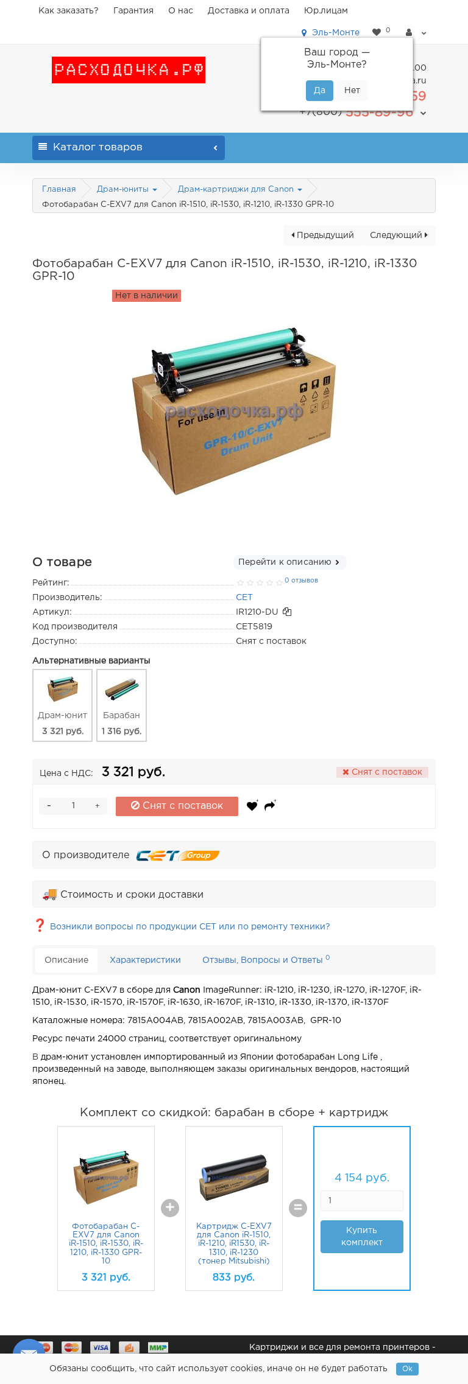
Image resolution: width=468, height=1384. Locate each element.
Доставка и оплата (248, 11)
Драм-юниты (124, 189)
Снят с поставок (181, 806)
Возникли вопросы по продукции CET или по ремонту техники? (181, 927)
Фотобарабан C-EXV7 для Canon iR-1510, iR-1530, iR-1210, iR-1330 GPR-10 (106, 1244)
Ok (407, 1369)
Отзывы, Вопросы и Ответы (266, 959)
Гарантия (133, 11)
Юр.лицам (326, 11)
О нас (180, 11)
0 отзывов (301, 581)
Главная (59, 189)
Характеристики (145, 960)
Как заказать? (68, 11)
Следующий (397, 235)
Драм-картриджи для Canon (237, 189)
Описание (66, 960)
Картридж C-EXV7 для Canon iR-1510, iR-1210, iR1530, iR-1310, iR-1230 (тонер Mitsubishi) (234, 1244)
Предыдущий (324, 235)
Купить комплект (362, 1236)
